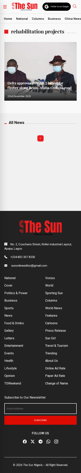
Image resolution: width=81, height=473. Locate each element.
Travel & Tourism (56, 346)
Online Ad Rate (55, 368)
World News (53, 308)
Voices (50, 278)
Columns (38, 19)
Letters (9, 338)
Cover (8, 285)
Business (54, 19)
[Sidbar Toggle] (5, 6)
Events (9, 353)
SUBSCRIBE (40, 420)
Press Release (55, 330)
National (22, 19)
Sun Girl (50, 338)
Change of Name (56, 383)
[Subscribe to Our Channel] (40, 441)
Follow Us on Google (60, 6)
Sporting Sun (54, 293)
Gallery (9, 330)
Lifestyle (10, 368)
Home (8, 19)
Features (51, 315)
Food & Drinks (14, 323)
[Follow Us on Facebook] (25, 441)
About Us (51, 361)
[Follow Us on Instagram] (56, 441)
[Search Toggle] (75, 6)
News (8, 315)
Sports (9, 308)
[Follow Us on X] (33, 441)
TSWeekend (12, 383)
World (49, 285)
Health (8, 361)
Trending (51, 353)
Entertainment (13, 346)
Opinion (9, 376)
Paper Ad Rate (55, 376)
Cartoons (51, 323)
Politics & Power (16, 293)
